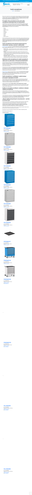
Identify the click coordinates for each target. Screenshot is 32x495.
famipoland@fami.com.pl (15, 0)
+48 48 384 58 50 (7, 0)
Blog (21, 1)
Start (20, 1)
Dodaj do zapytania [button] (6, 131)
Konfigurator (27, 1)
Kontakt (24, 1)
